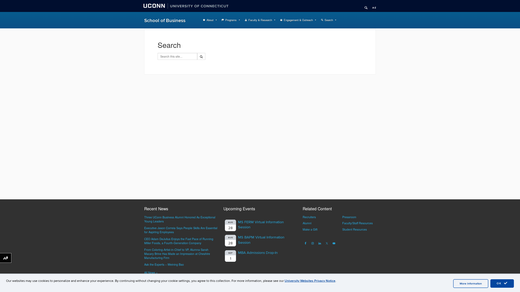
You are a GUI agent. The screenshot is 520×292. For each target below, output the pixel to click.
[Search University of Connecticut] (364, 6)
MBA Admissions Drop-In (258, 253)
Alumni (307, 223)
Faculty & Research (260, 20)
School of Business (164, 21)
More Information (471, 283)
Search (329, 20)
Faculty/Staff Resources (357, 223)
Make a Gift (310, 229)
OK (500, 283)
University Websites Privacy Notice (310, 281)
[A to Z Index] (372, 6)
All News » (151, 273)
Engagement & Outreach (298, 20)
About (210, 20)
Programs (231, 20)
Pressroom (349, 217)
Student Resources (354, 229)
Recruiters (309, 217)
